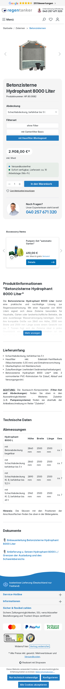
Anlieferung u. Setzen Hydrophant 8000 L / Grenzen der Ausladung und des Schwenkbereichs (30, 555)
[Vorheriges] (5, 54)
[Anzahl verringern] (9, 184)
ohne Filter (32, 125)
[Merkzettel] (50, 19)
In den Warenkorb (41, 183)
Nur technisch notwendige (23, 677)
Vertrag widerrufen (39, 646)
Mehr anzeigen (32, 333)
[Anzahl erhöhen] (20, 184)
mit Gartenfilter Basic (32, 131)
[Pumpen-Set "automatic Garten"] (16, 251)
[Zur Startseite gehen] (17, 11)
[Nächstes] (59, 54)
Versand (46, 256)
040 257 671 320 (52, 11)
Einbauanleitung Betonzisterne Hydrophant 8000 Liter (30, 542)
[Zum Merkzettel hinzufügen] (12, 258)
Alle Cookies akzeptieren (33, 684)
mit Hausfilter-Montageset (32, 138)
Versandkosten (32, 656)
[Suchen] (44, 19)
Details (31, 262)
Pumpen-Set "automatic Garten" (39, 242)
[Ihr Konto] (57, 19)
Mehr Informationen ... (45, 672)
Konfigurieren (50, 677)
